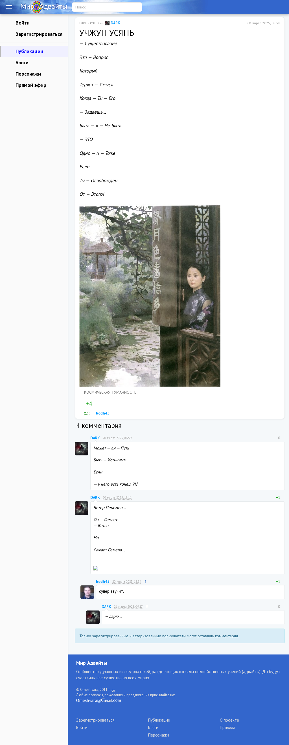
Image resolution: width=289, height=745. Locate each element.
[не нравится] (96, 404)
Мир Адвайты (91, 663)
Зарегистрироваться (38, 34)
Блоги (21, 62)
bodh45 (102, 413)
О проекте (229, 720)
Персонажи (27, 73)
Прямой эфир (30, 85)
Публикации (28, 51)
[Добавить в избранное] (108, 404)
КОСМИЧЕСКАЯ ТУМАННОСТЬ (110, 392)
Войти (22, 22)
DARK (115, 22)
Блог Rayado (89, 23)
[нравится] (81, 404)
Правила (227, 727)
